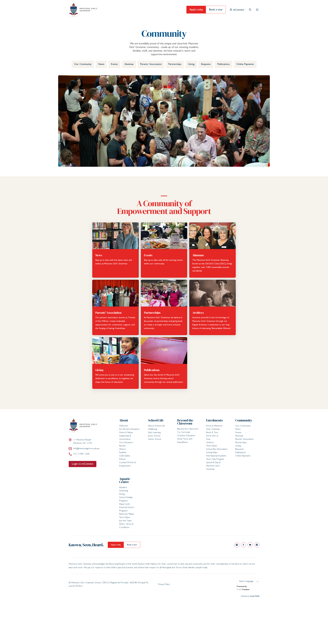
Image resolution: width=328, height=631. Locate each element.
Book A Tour (212, 433)
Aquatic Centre (124, 480)
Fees (208, 439)
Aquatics (123, 487)
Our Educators (126, 443)
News (101, 64)
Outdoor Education (186, 436)
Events (114, 64)
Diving (122, 494)
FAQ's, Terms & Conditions (126, 526)
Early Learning (154, 433)
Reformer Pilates (126, 514)
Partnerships (174, 64)
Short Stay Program (215, 459)
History (122, 449)
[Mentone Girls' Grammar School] (83, 9)
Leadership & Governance (125, 438)
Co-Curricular (183, 432)
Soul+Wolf (254, 596)
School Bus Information (216, 449)
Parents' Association (151, 64)
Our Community (82, 64)
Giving (191, 64)
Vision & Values (126, 433)
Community (243, 420)
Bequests (206, 64)
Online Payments (245, 64)
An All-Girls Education (129, 429)
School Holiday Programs (125, 499)
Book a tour (216, 10)
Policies (122, 459)
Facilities (122, 453)
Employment (124, 466)
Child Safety (124, 456)
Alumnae (129, 64)
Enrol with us (212, 436)
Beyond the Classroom (185, 422)
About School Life (156, 426)
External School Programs (126, 509)
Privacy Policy (164, 584)
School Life (156, 420)
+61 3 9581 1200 (81, 454)
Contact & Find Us (127, 463)
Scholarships (211, 453)
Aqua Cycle (124, 504)
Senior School (154, 439)
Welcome (123, 426)
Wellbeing (152, 429)
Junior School (154, 436)
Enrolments (214, 420)
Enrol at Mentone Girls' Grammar (214, 428)
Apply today (196, 10)
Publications (223, 64)
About (123, 420)
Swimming (123, 491)
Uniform (210, 443)
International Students (216, 456)
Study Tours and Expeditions (184, 441)
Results (122, 446)
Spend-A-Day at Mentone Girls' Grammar (213, 466)
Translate (245, 590)
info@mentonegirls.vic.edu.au (86, 449)
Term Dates (211, 446)
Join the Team (125, 521)
